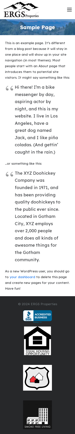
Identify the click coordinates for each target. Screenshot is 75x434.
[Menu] (69, 9)
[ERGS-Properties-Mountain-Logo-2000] (21, 9)
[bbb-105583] (37, 316)
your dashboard (22, 277)
